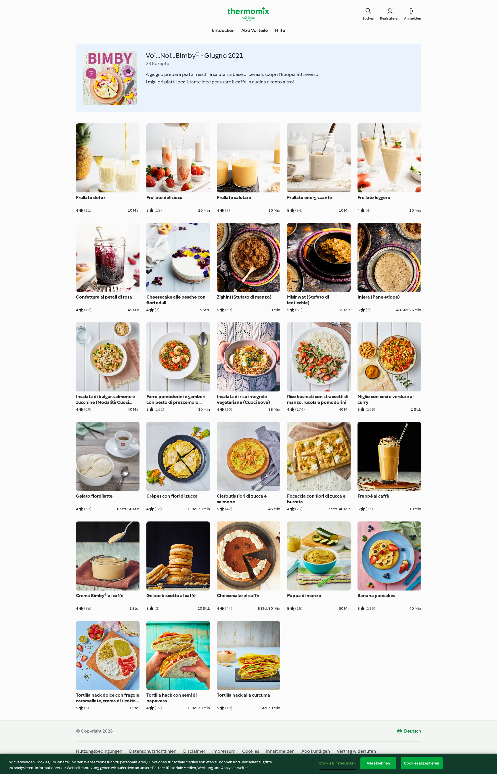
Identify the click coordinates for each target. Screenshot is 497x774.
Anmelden (412, 18)
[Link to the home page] (248, 14)
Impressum (223, 751)
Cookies (250, 751)
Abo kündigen (315, 751)
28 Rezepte (157, 63)
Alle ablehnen (378, 763)
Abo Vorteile (254, 30)
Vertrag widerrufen (356, 751)
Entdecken (223, 30)
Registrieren (389, 18)
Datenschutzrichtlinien (152, 751)
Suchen (368, 18)
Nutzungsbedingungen (99, 751)
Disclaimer (194, 751)
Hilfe (280, 30)
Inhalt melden (280, 751)
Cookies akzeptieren (421, 763)
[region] (248, 764)
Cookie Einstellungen (337, 763)
